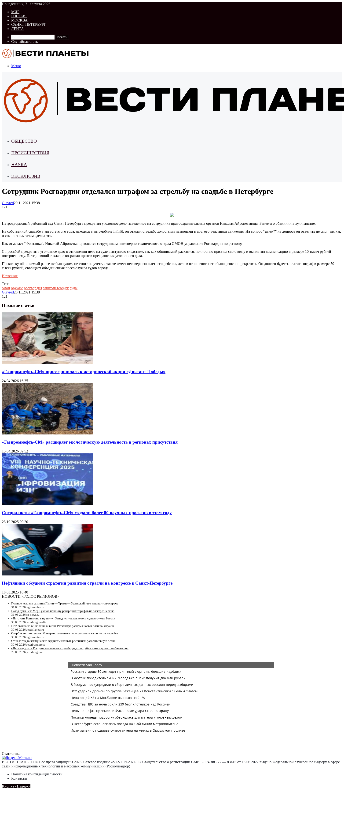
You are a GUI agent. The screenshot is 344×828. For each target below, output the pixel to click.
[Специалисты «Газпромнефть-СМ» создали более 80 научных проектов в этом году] (47, 504)
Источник (10, 276)
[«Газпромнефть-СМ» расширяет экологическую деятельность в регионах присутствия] (47, 433)
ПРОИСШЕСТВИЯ (30, 152)
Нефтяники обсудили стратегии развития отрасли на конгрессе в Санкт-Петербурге (87, 583)
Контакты (19, 778)
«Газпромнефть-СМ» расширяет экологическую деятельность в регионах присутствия (90, 442)
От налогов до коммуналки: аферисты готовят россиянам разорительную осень (63, 641)
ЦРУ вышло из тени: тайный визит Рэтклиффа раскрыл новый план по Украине (62, 626)
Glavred (8, 203)
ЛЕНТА (17, 29)
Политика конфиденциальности (36, 774)
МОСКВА (19, 20)
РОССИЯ (19, 16)
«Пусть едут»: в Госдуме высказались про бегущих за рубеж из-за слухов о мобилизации (69, 648)
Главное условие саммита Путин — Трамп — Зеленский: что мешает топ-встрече (64, 603)
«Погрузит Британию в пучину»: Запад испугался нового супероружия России (63, 618)
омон (6, 288)
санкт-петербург (56, 288)
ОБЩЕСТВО (24, 141)
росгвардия (33, 288)
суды (73, 288)
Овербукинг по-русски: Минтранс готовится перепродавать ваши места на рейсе (64, 633)
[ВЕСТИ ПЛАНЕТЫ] (46, 58)
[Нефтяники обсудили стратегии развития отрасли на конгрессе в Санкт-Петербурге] (47, 574)
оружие (17, 288)
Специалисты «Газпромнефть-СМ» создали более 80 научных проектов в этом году (87, 512)
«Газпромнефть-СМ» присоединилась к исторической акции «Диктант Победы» (83, 371)
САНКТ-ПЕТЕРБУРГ (28, 24)
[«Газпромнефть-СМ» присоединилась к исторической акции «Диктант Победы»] (47, 363)
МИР (15, 12)
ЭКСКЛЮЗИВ (25, 176)
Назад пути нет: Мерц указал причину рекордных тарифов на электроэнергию (62, 611)
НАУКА (19, 164)
